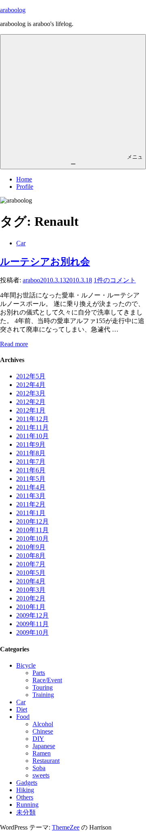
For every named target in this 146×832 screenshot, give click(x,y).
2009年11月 (32, 623)
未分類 (26, 812)
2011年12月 (32, 418)
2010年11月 (32, 529)
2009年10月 (32, 632)
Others (24, 797)
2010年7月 (30, 564)
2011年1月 (30, 512)
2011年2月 (30, 504)
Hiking (25, 789)
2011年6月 (30, 470)
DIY (38, 738)
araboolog (13, 10)
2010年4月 (30, 581)
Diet (21, 709)
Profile (24, 186)
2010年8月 (30, 555)
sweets (40, 775)
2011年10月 (32, 435)
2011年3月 (30, 495)
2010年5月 (30, 572)
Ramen (41, 753)
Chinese (42, 731)
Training (43, 694)
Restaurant (46, 760)
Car (21, 243)
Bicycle (26, 665)
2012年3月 (30, 393)
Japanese (43, 745)
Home (24, 179)
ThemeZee (65, 827)
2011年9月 (30, 444)
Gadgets (26, 782)
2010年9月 (30, 547)
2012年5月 (30, 376)
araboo (31, 280)
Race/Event (47, 680)
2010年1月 (30, 606)
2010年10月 (32, 538)
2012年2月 (30, 401)
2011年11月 (32, 427)
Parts (38, 672)
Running (27, 804)
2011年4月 (30, 487)
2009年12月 (32, 615)
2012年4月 (30, 384)
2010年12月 (32, 521)
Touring (42, 687)
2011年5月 (30, 478)
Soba (38, 767)
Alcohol (42, 724)
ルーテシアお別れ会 (45, 261)
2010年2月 (30, 598)
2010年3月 (30, 589)
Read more (14, 344)
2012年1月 (30, 410)
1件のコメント (115, 280)
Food (23, 716)
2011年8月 (30, 453)
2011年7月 (30, 461)
